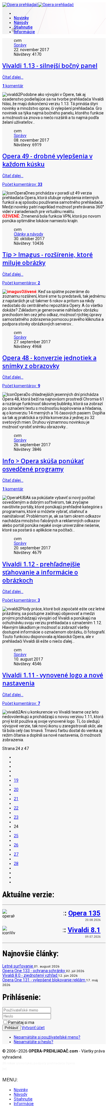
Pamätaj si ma (21, 1022)
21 (16, 798)
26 (16, 845)
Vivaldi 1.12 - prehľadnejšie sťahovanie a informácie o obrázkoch (41, 572)
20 (16, 789)
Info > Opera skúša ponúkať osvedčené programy (43, 465)
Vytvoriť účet (33, 1027)
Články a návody (28, 234)
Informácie (24, 31)
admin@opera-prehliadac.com (31, 1069)
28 (16, 863)
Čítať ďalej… (12, 77)
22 (16, 808)
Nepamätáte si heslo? (33, 1041)
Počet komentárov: (22, 184)
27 (16, 854)
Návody (21, 22)
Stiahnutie (23, 27)
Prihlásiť (11, 1028)
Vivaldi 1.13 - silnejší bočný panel (49, 66)
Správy (20, 45)
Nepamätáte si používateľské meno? (47, 1037)
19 (16, 780)
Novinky (21, 18)
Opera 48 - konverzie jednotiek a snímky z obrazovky (49, 362)
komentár (12, 86)
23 (16, 817)
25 (16, 835)
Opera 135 (84, 913)
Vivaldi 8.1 (84, 930)
